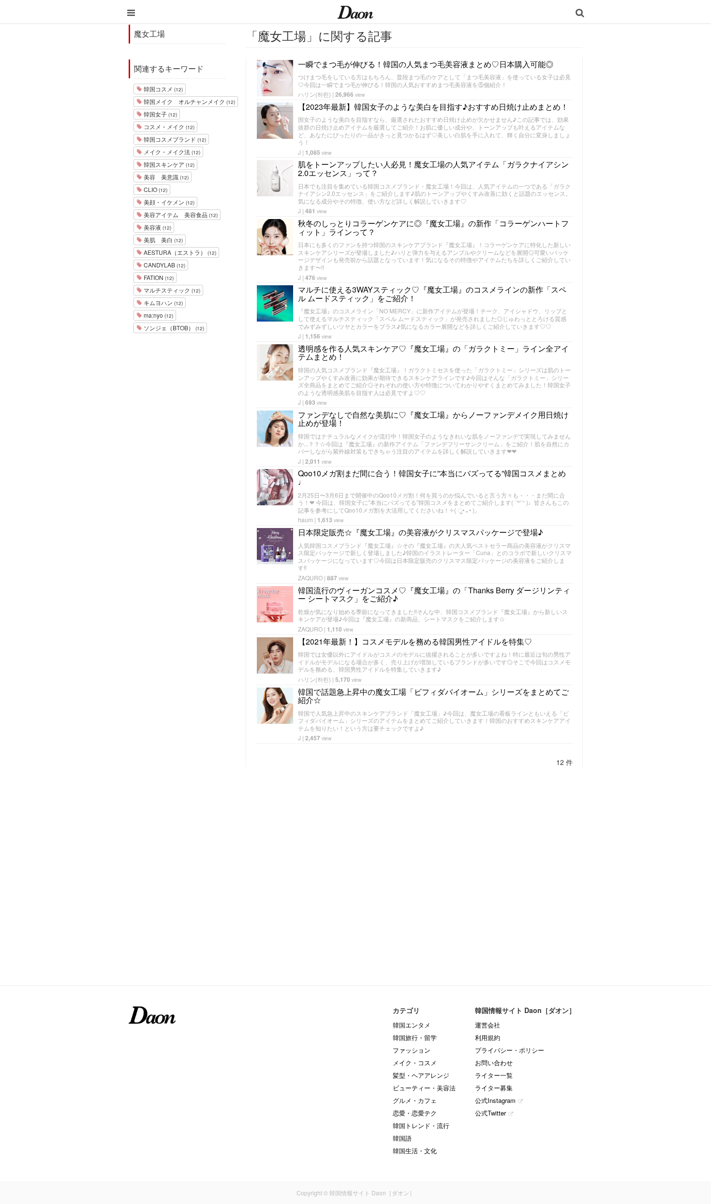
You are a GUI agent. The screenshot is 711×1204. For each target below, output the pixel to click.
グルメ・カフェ (415, 1100)
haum (305, 519)
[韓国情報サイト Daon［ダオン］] (355, 11)
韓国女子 (159, 114)
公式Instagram (495, 1100)
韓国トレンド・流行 (421, 1125)
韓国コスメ (162, 89)
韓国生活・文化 (415, 1150)
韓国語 (402, 1138)
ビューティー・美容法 (424, 1087)
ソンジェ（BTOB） (173, 327)
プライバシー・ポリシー (509, 1050)
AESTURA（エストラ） (179, 252)
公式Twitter (490, 1112)
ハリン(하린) (314, 94)
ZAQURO (310, 577)
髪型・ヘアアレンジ (421, 1075)
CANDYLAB (163, 265)
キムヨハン (162, 302)
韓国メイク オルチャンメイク (188, 101)
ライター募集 (494, 1087)
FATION (158, 277)
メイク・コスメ (415, 1062)
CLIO (154, 189)
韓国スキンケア (168, 164)
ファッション (411, 1050)
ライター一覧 (494, 1075)
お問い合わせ (494, 1062)
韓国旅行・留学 (415, 1037)
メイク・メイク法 (171, 151)
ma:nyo (157, 315)
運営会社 (487, 1024)
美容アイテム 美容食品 (180, 214)
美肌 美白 (162, 239)
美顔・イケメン (168, 202)
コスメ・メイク (168, 126)
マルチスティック (171, 290)
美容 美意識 (165, 177)
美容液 (156, 227)
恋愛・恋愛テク (415, 1112)
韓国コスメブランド (174, 139)
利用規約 (487, 1037)
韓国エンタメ (411, 1024)
